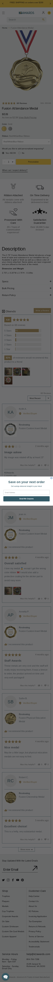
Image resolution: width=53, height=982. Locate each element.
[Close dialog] (51, 478)
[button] (5, 976)
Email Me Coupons (26, 499)
